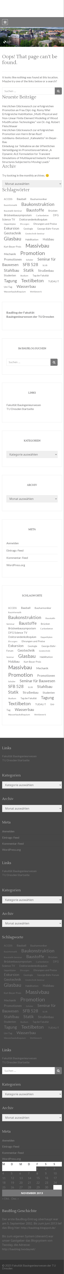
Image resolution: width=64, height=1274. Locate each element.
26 (12, 1187)
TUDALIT (53, 281)
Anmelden (12, 543)
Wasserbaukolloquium (15, 291)
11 (4, 1178)
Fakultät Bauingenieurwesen (23, 405)
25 (4, 1187)
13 (21, 1178)
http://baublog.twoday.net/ (18, 1249)
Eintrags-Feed (14, 550)
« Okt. (5, 1198)
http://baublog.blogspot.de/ (38, 1227)
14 (29, 1178)
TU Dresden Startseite (20, 408)
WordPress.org (15, 565)
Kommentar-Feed (17, 557)
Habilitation (46, 656)
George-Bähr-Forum (48, 228)
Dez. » (15, 1198)
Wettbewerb (36, 291)
